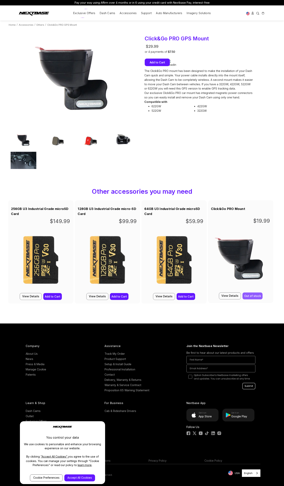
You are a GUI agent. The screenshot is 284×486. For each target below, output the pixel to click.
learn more (85, 465)
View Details (30, 296)
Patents (31, 374)
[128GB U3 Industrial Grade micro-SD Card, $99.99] (107, 262)
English (248, 473)
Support (146, 13)
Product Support (115, 359)
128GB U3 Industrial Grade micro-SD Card (107, 211)
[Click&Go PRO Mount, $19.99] (241, 261)
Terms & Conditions (98, 460)
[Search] (257, 13)
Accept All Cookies (79, 477)
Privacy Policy (158, 460)
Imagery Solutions (199, 13)
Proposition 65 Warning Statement (127, 390)
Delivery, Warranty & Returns (123, 379)
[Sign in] (252, 13)
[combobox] (251, 473)
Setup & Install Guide (118, 364)
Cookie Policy (213, 460)
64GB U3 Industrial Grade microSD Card (172, 211)
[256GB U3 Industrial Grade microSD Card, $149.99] (41, 262)
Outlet (30, 416)
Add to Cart (52, 296)
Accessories (128, 13)
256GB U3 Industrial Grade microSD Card (39, 211)
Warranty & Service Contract (123, 385)
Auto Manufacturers (169, 13)
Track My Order (115, 353)
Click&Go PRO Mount (228, 209)
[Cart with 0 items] (262, 13)
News (29, 359)
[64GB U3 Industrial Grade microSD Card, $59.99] (174, 262)
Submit (249, 386)
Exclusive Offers (84, 13)
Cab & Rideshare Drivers (120, 411)
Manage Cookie (36, 369)
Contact (110, 374)
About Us (32, 353)
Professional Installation (120, 369)
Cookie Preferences (46, 477)
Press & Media (35, 364)
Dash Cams (107, 13)
